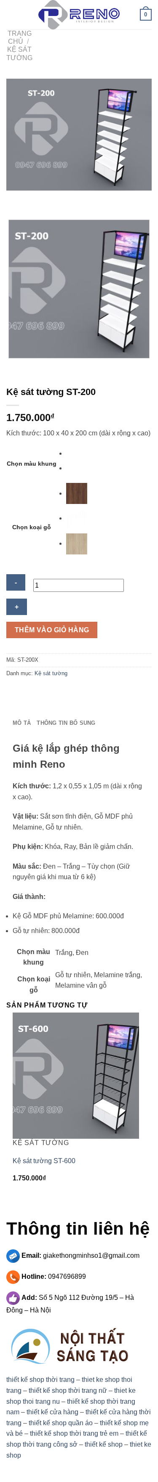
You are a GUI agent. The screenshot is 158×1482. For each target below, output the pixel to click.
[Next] (37, 199)
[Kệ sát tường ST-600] (76, 1075)
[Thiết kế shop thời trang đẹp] (79, 14)
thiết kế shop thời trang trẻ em (74, 1433)
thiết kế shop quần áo (61, 1422)
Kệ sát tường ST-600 (44, 1160)
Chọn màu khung (31, 463)
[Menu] (11, 14)
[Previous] (14, 199)
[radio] (76, 453)
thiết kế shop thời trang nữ (68, 1390)
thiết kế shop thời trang (40, 1379)
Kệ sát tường (51, 673)
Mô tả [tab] (22, 723)
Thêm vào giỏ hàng (52, 630)
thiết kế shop (104, 1444)
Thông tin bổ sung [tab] (66, 723)
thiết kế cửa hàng (52, 1412)
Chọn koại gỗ (31, 527)
